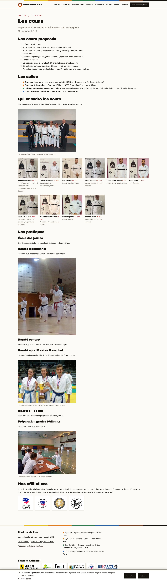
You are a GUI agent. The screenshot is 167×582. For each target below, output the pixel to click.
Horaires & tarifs (77, 5)
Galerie (109, 5)
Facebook (22, 546)
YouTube (39, 546)
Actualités (89, 5)
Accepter (130, 576)
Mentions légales (24, 579)
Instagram (31, 546)
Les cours (66, 5)
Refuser (143, 576)
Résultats (99, 5)
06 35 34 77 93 (36, 541)
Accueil (57, 5)
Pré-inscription (139, 5)
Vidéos (116, 5)
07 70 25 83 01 (23, 541)
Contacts (124, 5)
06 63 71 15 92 (48, 541)
